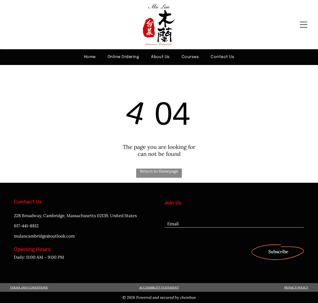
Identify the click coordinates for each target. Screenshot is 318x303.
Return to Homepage (159, 171)
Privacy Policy (296, 288)
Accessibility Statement (159, 288)
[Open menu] (303, 24)
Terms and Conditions (29, 288)
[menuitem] (90, 57)
